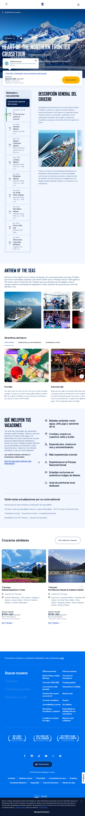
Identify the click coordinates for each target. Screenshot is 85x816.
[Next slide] (80, 148)
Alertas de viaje (68, 783)
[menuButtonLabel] (6, 4)
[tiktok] (39, 756)
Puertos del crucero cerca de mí (50, 695)
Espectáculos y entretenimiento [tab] (29, 342)
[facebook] (25, 756)
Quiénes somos (25, 778)
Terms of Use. (43, 807)
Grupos (65, 700)
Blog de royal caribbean (67, 719)
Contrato (11, 778)
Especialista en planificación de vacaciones (68, 711)
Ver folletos (67, 705)
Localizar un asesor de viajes (50, 719)
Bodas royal (67, 693)
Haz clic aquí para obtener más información (17, 462)
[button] (18, 103)
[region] (42, 807)
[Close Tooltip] (36, 60)
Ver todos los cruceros (68, 540)
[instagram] (32, 756)
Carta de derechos (50, 783)
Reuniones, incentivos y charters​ (51, 710)
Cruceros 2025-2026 (50, 682)
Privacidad (40, 778)
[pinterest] (60, 756)
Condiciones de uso (57, 778)
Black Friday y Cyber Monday (51, 677)
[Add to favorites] (21, 38)
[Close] (81, 801)
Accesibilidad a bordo (51, 705)
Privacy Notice (20, 807)
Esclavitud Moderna (18, 783)
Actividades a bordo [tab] (53, 342)
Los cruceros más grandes (49, 688)
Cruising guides (69, 682)
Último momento (49, 671)
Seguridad (34, 783)
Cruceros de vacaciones (67, 677)
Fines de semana (69, 671)
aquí (62, 658)
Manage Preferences (41, 812)
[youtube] (46, 756)
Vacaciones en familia (71, 687)
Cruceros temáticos (50, 700)
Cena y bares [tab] (9, 342)
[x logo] (53, 756)
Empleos (73, 778)
